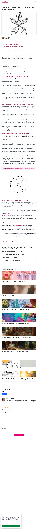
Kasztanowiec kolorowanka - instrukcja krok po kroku (12, 44)
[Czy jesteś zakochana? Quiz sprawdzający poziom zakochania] (19, 275)
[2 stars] (3, 407)
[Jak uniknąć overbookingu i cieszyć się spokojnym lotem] (28, 363)
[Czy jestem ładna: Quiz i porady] (19, 289)
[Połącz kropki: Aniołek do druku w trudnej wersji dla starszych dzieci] (10, 363)
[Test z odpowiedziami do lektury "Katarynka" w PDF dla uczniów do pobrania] (19, 331)
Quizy (4, 5)
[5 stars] (8, 407)
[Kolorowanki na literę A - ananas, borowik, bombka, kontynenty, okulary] (19, 317)
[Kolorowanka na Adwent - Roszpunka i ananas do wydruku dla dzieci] (19, 303)
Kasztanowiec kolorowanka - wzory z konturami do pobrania (13, 47)
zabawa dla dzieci (19, 225)
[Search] (35, 1)
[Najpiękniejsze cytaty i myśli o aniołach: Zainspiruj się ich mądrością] (28, 374)
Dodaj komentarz (19, 434)
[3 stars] (5, 407)
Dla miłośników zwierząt (6, 215)
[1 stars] (2, 407)
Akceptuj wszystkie (11, 526)
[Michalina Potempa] (3, 38)
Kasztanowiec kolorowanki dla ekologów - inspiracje (12, 50)
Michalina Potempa (7, 37)
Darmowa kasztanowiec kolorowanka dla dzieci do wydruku (13, 46)
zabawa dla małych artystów (24, 78)
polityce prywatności (14, 521)
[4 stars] (6, 407)
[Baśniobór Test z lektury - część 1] (10, 374)
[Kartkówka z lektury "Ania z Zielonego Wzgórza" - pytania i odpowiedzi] (19, 345)
